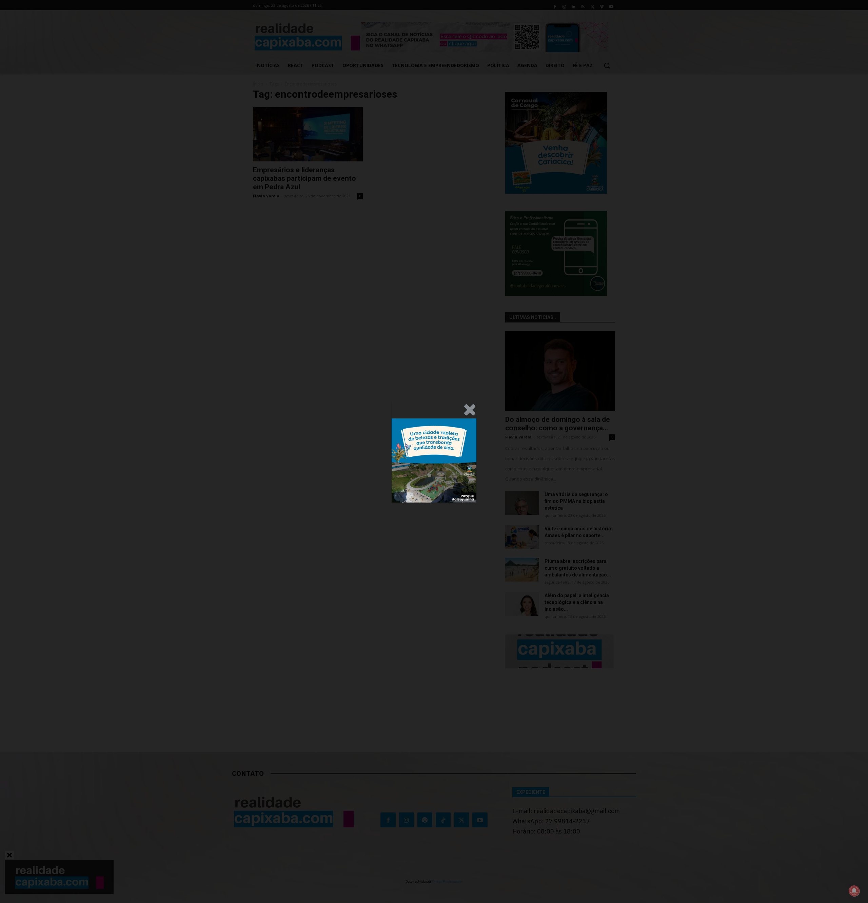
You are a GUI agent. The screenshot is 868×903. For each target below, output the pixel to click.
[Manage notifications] (854, 890)
